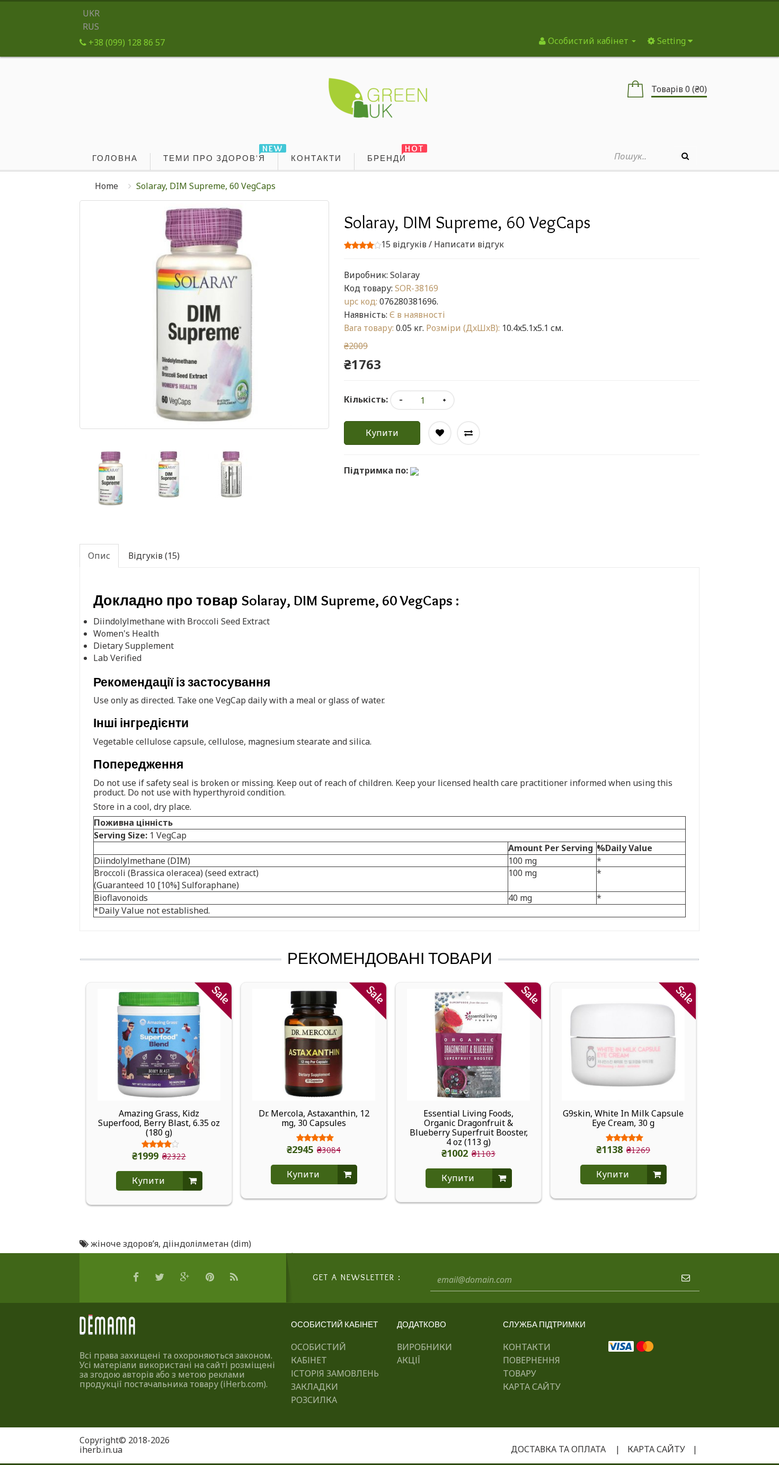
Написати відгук (469, 244)
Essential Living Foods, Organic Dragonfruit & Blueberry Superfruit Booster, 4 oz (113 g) (469, 1128)
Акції (408, 1360)
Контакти (527, 1347)
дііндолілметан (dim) (207, 1243)
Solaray (405, 275)
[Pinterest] (211, 1277)
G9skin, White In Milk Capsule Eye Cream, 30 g (623, 1119)
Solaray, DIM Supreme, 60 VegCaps (206, 186)
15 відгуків (404, 244)
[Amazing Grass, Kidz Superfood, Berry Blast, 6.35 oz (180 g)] (159, 1044)
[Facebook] (137, 1277)
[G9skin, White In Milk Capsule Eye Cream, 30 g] (623, 1044)
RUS (91, 26)
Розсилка (314, 1400)
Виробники (424, 1347)
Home (106, 186)
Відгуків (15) (154, 555)
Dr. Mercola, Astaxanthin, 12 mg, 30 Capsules (314, 1119)
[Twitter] (161, 1277)
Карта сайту (532, 1386)
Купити (382, 433)
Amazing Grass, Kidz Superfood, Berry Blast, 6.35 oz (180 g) (159, 1123)
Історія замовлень (335, 1373)
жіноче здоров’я (124, 1243)
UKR (91, 13)
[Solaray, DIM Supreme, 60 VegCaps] (110, 478)
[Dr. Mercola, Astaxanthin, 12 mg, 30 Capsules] (313, 1044)
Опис (99, 555)
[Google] (186, 1277)
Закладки (314, 1386)
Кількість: (366, 399)
